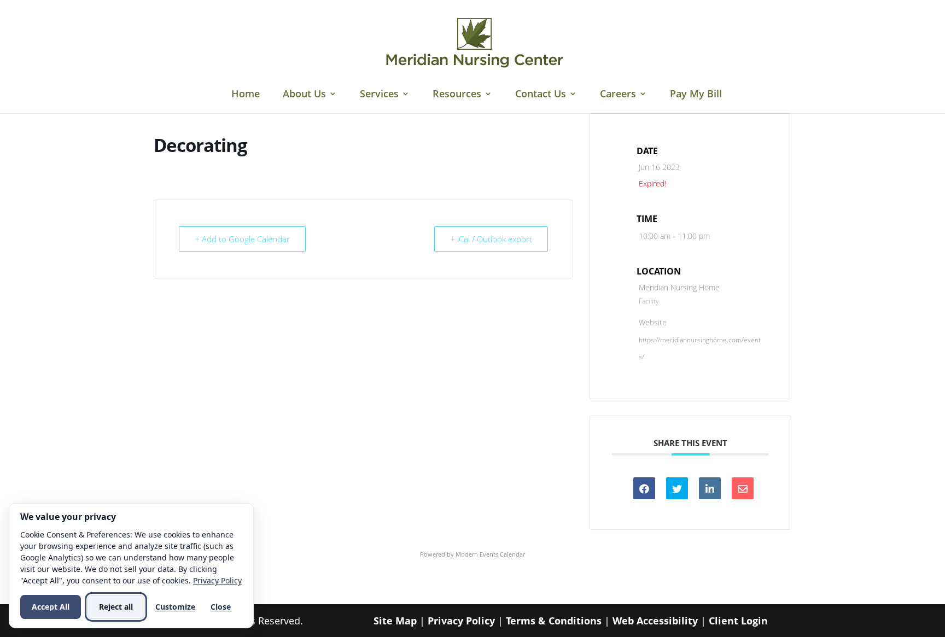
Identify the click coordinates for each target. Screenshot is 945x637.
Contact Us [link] (540, 95)
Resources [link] (457, 95)
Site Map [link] (395, 620)
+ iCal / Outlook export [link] (491, 238)
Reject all (116, 606)
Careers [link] (618, 95)
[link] (474, 42)
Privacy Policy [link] (461, 620)
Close (221, 606)
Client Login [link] (738, 620)
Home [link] (245, 95)
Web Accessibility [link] (655, 620)
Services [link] (379, 95)
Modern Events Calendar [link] (490, 554)
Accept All (50, 606)
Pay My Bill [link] (696, 95)
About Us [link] (304, 95)
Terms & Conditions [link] (554, 620)
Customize (175, 606)
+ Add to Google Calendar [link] (242, 238)
